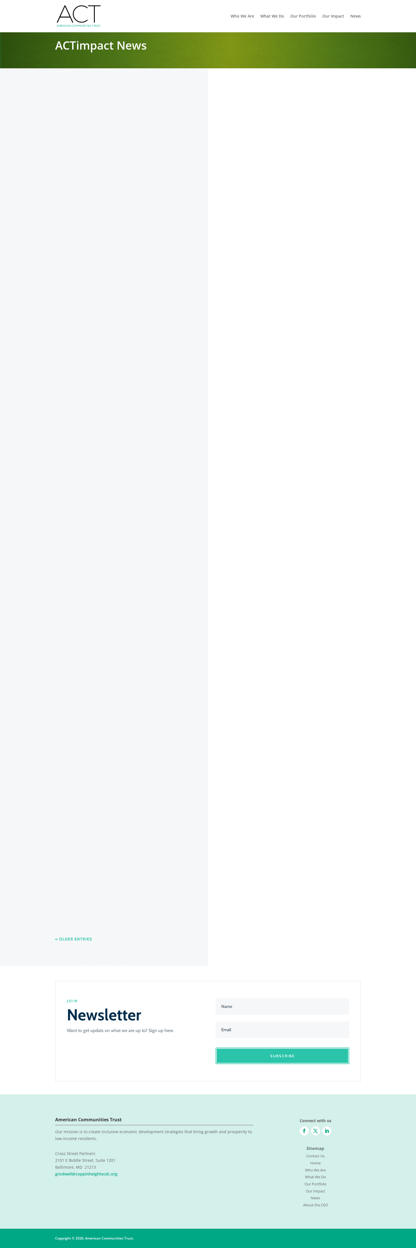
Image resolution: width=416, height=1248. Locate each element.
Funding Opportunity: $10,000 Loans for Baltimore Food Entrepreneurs (145, 834)
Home (315, 1163)
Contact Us (315, 1155)
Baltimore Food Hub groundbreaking (104, 724)
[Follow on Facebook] (304, 1130)
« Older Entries (73, 939)
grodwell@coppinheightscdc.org (86, 1174)
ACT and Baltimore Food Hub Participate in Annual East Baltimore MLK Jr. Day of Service (165, 503)
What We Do (272, 16)
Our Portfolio (303, 16)
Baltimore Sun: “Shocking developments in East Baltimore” (129, 393)
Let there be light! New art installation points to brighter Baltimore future (145, 283)
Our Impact (333, 16)
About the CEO (315, 1204)
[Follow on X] (315, 1130)
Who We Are (242, 16)
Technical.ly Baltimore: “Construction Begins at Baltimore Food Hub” (141, 614)
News (355, 16)
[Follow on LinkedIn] (326, 1130)
